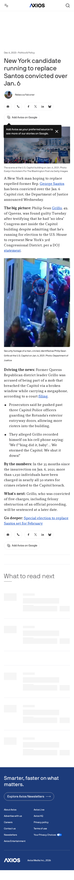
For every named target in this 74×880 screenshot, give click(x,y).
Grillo (57, 208)
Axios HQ (38, 816)
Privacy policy (41, 822)
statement (12, 250)
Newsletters (10, 835)
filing (43, 396)
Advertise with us (13, 816)
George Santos (52, 184)
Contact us (10, 828)
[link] (8, 106)
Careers (8, 822)
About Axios (10, 809)
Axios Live (39, 809)
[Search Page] (67, 5)
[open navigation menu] (6, 5)
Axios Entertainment (14, 841)
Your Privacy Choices (45, 835)
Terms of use (40, 828)
